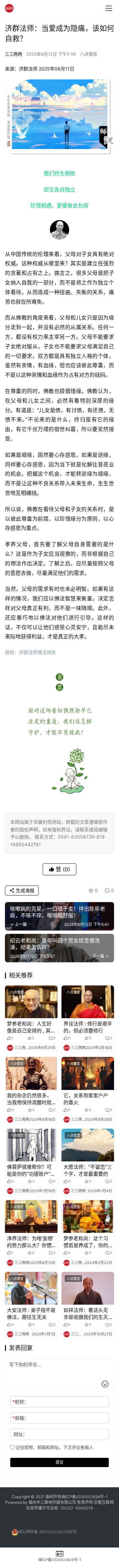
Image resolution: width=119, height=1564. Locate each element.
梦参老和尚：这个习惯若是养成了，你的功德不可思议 (85, 1242)
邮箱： (21, 1418)
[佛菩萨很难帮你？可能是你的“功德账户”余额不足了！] (31, 1145)
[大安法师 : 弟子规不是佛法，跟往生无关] (31, 1288)
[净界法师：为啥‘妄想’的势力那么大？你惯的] (31, 1216)
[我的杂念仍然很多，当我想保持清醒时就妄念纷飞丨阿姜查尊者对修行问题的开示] (31, 1073)
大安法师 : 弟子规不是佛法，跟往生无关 (31, 1313)
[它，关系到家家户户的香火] (87, 1073)
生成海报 (24, 890)
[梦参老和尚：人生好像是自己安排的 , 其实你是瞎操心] (31, 1001)
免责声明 (85, 1502)
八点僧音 (88, 54)
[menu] (109, 8)
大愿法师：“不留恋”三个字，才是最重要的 (87, 1170)
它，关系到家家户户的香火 (85, 1099)
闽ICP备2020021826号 (82, 1496)
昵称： (21, 1402)
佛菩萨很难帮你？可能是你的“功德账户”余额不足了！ (31, 1170)
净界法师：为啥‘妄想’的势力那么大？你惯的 (30, 1242)
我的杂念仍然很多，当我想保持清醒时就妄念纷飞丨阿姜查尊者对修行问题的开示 (29, 1099)
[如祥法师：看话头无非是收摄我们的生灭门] (87, 1288)
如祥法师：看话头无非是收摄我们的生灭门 (85, 1314)
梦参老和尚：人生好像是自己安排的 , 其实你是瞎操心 (31, 1027)
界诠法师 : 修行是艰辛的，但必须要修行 (87, 1027)
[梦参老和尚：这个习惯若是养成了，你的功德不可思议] (87, 1216)
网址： (20, 1434)
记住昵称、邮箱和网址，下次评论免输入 (54, 1447)
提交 (59, 1462)
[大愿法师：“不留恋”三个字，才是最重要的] (87, 1145)
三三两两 (13, 54)
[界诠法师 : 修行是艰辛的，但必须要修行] (87, 1001)
